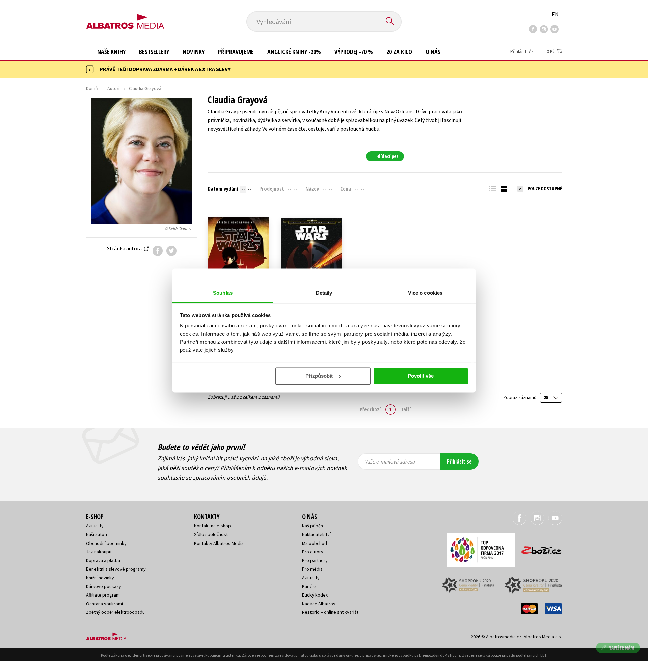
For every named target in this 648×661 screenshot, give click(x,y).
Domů (92, 88)
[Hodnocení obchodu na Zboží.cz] (538, 548)
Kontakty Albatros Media (219, 543)
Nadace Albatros (318, 604)
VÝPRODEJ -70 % (353, 52)
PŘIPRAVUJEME (236, 52)
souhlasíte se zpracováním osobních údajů (212, 477)
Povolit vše (421, 376)
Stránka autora (125, 248)
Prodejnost (271, 188)
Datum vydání (223, 188)
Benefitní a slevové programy (116, 569)
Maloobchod (314, 543)
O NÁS (433, 52)
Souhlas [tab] (223, 293)
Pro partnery (315, 560)
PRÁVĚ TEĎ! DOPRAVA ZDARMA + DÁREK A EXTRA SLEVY (165, 68)
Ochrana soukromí (104, 604)
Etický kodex (315, 595)
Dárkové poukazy (103, 586)
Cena (345, 188)
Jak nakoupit (99, 552)
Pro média (312, 569)
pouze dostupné (545, 188)
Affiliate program (103, 595)
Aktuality (95, 526)
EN (555, 14)
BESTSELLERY (154, 52)
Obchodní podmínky (106, 543)
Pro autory (312, 552)
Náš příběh (312, 526)
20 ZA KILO (399, 52)
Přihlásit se (459, 461)
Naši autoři (96, 534)
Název (312, 188)
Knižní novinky (100, 578)
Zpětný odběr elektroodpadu (115, 612)
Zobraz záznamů (520, 397)
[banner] (125, 16)
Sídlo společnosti (211, 534)
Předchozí (370, 409)
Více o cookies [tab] (425, 293)
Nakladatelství (316, 534)
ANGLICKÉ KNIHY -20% (294, 52)
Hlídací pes (387, 156)
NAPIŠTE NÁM (621, 647)
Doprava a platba (103, 560)
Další (405, 409)
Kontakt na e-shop (212, 526)
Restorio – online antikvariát (330, 612)
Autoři (113, 88)
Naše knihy (111, 52)
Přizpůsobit (319, 376)
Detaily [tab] (324, 293)
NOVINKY (194, 52)
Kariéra (309, 586)
